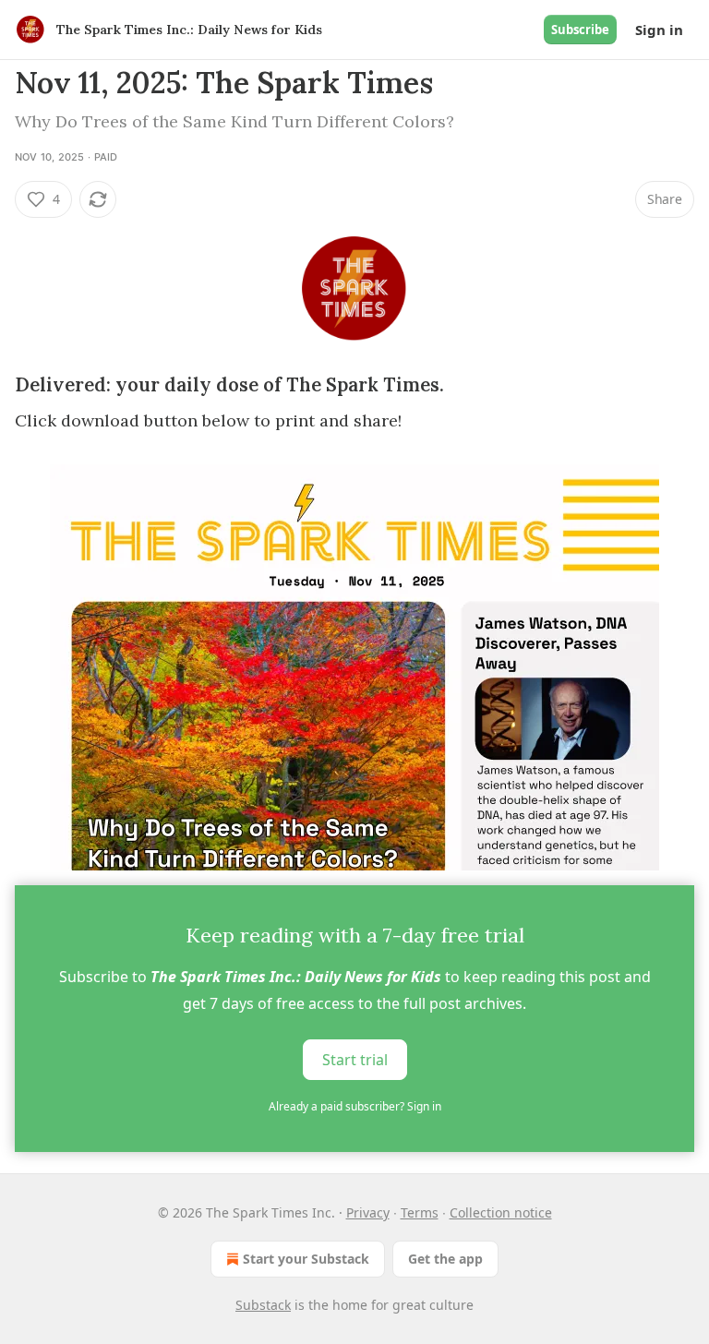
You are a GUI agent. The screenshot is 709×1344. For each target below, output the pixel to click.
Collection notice (501, 1212)
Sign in (659, 29)
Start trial (355, 1060)
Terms (420, 1212)
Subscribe (580, 29)
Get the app (445, 1258)
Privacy (368, 1212)
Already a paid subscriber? (355, 1106)
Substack (263, 1305)
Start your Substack (306, 1258)
